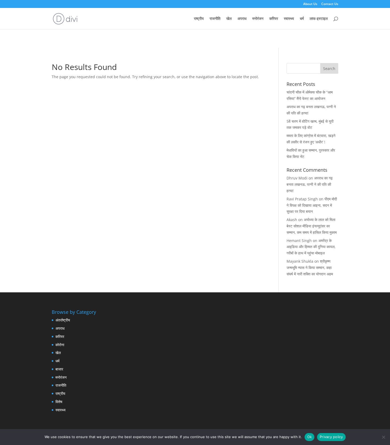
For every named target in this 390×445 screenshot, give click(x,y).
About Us (310, 4)
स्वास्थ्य (289, 19)
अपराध (241, 19)
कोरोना (59, 344)
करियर (273, 19)
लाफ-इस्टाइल (319, 19)
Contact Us (329, 4)
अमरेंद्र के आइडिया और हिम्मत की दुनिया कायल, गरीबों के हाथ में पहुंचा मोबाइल (311, 247)
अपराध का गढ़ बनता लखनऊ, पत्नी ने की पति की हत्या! (310, 184)
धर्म (302, 19)
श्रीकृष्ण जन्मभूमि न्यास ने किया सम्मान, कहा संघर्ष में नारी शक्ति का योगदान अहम (310, 267)
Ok (309, 437)
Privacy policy (331, 437)
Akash (292, 219)
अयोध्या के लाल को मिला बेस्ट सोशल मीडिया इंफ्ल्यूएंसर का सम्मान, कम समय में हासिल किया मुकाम (312, 226)
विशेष (58, 401)
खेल (229, 19)
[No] (383, 437)
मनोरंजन (257, 19)
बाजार (59, 369)
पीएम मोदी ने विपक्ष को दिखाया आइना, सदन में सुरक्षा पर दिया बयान (312, 205)
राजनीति (215, 19)
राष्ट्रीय (199, 19)
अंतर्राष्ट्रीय (62, 320)
